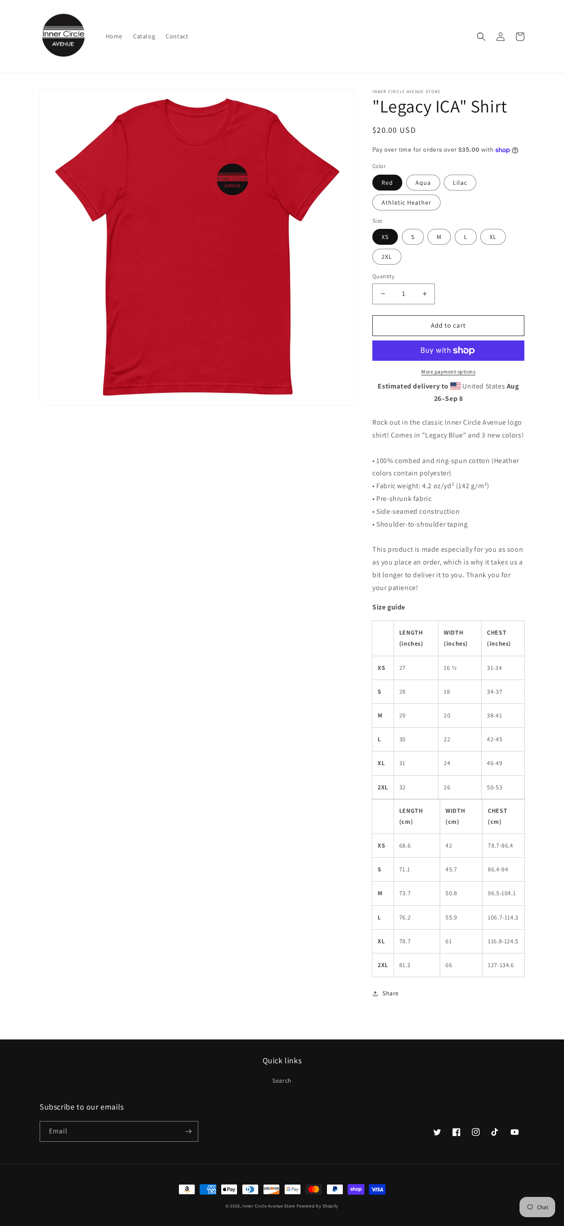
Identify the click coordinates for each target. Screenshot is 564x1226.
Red (387, 183)
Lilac (460, 183)
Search (282, 1080)
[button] (481, 36)
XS (385, 237)
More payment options (448, 371)
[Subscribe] (188, 1131)
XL (493, 237)
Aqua (423, 183)
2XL (387, 257)
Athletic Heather (406, 202)
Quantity (383, 276)
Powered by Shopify (318, 1206)
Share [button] (390, 993)
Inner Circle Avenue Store (268, 1206)
